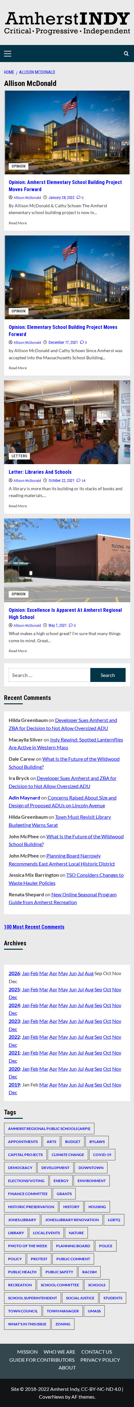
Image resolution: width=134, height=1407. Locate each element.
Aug (89, 973)
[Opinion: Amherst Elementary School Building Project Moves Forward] (67, 132)
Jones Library (22, 1219)
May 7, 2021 (58, 625)
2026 (14, 973)
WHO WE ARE (59, 1352)
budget (72, 1141)
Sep (98, 989)
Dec (13, 997)
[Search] (126, 53)
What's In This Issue (27, 1324)
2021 (14, 1052)
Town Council (23, 1311)
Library (16, 1232)
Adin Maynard (24, 797)
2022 (14, 1037)
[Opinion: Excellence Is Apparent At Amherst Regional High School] (67, 560)
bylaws (97, 1141)
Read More (18, 223)
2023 (14, 1021)
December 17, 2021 (63, 342)
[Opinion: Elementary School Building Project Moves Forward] (67, 277)
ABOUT (67, 1367)
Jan (26, 973)
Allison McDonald (27, 197)
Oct (107, 989)
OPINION (19, 166)
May (63, 973)
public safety (59, 1272)
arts (51, 1141)
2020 (14, 1069)
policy (15, 1259)
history (71, 1206)
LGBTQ (114, 1219)
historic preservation (31, 1206)
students (112, 1298)
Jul (81, 973)
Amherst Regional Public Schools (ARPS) (49, 1128)
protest (39, 1259)
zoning (62, 1324)
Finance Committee (28, 1193)
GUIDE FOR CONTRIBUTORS (41, 1360)
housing (97, 1206)
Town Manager (63, 1311)
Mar (43, 973)
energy (61, 1180)
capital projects (25, 1154)
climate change (68, 1154)
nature (76, 1232)
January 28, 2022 (61, 197)
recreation (20, 1285)
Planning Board (73, 1245)
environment (92, 1180)
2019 (14, 1084)
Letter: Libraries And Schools (40, 472)
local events (46, 1232)
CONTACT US (96, 1352)
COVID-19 (102, 1154)
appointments (23, 1141)
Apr (53, 973)
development (55, 1167)
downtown (91, 1167)
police (105, 1245)
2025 (14, 989)
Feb (34, 973)
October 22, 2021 (61, 480)
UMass (94, 1311)
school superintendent (32, 1298)
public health (22, 1272)
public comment (73, 1259)
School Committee (60, 1285)
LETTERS (19, 456)
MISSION (27, 1352)
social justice (80, 1298)
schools (96, 1285)
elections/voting (26, 1180)
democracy (20, 1167)
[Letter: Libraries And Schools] (67, 422)
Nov (116, 989)
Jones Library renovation (72, 1219)
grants (64, 1193)
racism (89, 1272)
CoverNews (51, 1397)
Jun (73, 973)
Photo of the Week (27, 1245)
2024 (14, 1005)
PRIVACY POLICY (100, 1360)
